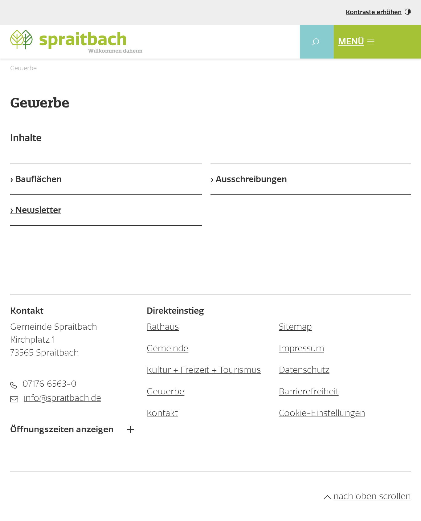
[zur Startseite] (76, 41)
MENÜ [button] (351, 41)
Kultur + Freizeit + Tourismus (204, 370)
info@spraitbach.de (62, 398)
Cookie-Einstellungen (322, 413)
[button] (317, 42)
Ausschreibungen (251, 179)
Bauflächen (38, 179)
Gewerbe (165, 391)
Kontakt (162, 413)
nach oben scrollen (372, 496)
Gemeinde (167, 348)
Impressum (301, 348)
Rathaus (163, 327)
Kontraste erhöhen (374, 12)
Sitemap (295, 327)
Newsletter (38, 210)
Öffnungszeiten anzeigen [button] (61, 429)
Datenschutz (304, 370)
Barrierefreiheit (309, 391)
